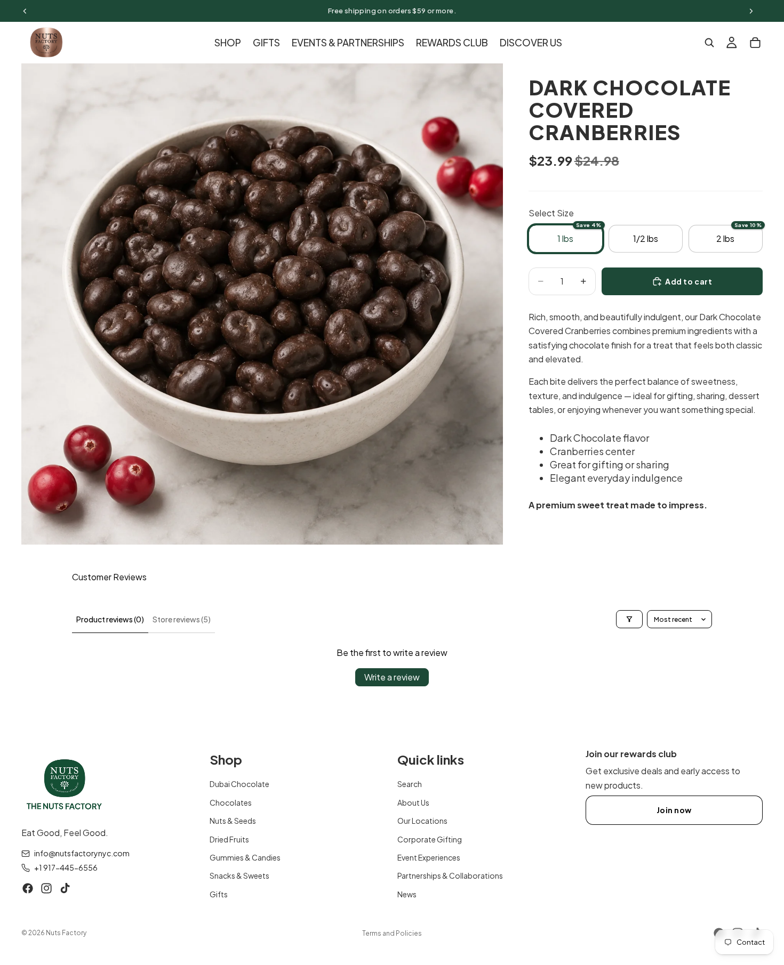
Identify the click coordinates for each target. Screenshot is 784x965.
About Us (413, 802)
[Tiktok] (65, 888)
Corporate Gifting (429, 839)
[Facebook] (27, 888)
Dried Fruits (229, 839)
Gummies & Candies (245, 857)
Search (409, 784)
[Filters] (629, 619)
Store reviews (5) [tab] (182, 619)
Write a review (392, 677)
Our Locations (422, 820)
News (407, 894)
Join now (674, 810)
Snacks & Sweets (239, 876)
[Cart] (755, 42)
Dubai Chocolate (239, 784)
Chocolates (231, 802)
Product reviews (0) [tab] (110, 619)
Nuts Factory (66, 933)
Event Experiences (428, 857)
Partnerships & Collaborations (450, 876)
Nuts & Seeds (233, 820)
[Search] (709, 42)
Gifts (219, 894)
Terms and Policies (392, 933)
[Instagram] (46, 888)
